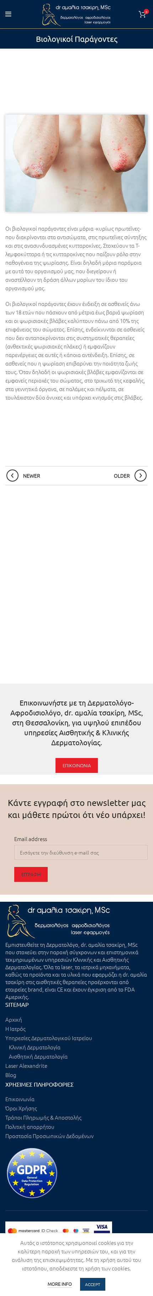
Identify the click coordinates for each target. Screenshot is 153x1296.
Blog (10, 1074)
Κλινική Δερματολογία (34, 1047)
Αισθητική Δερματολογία (38, 1056)
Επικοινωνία (20, 1099)
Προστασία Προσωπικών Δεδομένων (49, 1136)
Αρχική (13, 1019)
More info (60, 1283)
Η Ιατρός (15, 1028)
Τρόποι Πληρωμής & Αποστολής (43, 1117)
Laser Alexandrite (26, 1065)
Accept (92, 1284)
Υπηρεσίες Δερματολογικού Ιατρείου (48, 1038)
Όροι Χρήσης (21, 1108)
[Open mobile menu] (8, 14)
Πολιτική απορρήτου (29, 1126)
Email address (30, 838)
